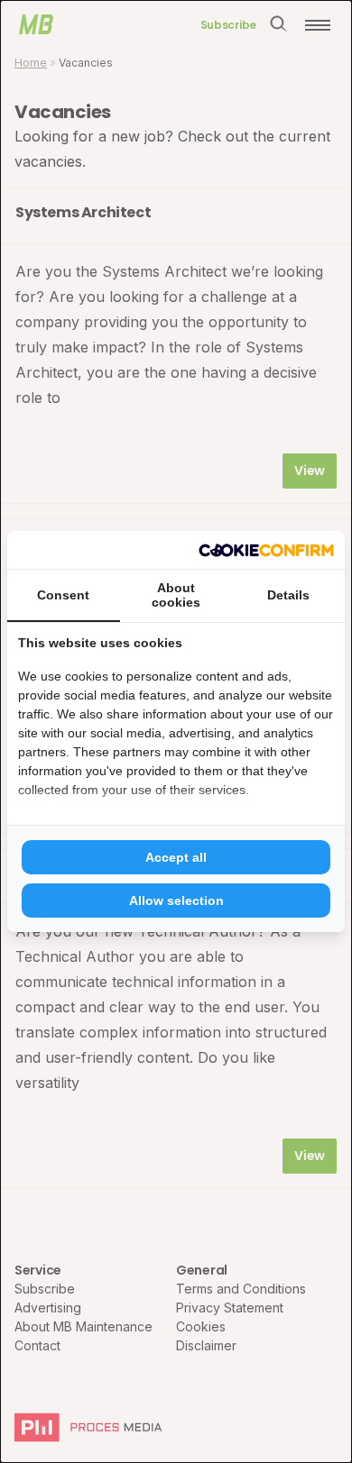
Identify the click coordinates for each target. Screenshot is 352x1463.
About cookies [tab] (176, 595)
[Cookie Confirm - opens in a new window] (266, 550)
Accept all (176, 857)
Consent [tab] (63, 595)
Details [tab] (288, 595)
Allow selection (176, 900)
